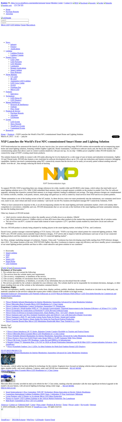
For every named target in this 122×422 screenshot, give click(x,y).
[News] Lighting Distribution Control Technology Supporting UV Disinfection (35, 306)
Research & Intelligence (19, 105)
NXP (8, 255)
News (8, 42)
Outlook (13, 107)
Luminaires (14, 66)
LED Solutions (11, 264)
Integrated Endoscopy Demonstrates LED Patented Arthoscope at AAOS (28, 294)
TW (18, 5)
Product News (11, 57)
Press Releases (15, 72)
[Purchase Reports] (61, 27)
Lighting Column (16, 55)
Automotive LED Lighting (20, 81)
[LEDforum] (61, 37)
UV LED (14, 77)
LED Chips (14, 59)
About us (4, 405)
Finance (13, 47)
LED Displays (15, 100)
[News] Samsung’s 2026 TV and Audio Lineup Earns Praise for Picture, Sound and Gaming (40, 317)
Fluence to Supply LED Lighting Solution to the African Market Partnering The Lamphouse (40, 398)
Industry (13, 44)
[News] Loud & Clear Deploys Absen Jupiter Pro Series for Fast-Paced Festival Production (40, 319)
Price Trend (14, 109)
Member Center (57, 3)
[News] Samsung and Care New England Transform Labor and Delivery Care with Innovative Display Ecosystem (49, 315)
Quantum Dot (15, 87)
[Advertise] (61, 31)
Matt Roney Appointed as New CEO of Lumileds (24, 401)
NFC (8, 257)
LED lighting (15, 25)
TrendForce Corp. (40, 407)
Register (4, 3)
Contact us (13, 405)
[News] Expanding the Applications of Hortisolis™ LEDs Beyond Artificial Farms (37, 311)
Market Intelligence (13, 102)
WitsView (30, 420)
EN (22, 5)
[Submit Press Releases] (61, 34)
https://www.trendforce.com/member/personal (28, 3)
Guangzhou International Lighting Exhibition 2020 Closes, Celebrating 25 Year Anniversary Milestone (44, 394)
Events (8, 120)
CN (15, 5)
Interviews (14, 94)
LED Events (15, 122)
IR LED (13, 79)
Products (11, 134)
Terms (65, 405)
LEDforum (14, 117)
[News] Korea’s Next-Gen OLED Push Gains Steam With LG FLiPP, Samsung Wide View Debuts (44, 338)
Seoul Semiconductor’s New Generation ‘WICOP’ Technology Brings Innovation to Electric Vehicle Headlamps (48, 392)
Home (8, 9)
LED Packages (16, 62)
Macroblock (30, 25)
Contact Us (68, 3)
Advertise (9, 14)
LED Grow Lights (17, 83)
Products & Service (13, 111)
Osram (23, 25)
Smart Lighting (16, 70)
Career (32, 405)
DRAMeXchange (18, 420)
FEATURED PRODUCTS (11, 351)
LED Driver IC (16, 98)
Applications (15, 49)
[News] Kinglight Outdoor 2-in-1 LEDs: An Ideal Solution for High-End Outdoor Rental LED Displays (46, 347)
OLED (13, 85)
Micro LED (5, 25)
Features (9, 92)
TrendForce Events (17, 126)
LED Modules (15, 64)
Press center (41, 405)
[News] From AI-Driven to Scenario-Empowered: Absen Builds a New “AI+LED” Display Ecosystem (44, 313)
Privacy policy (74, 405)
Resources (9, 130)
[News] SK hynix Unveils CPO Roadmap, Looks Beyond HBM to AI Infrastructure (39, 340)
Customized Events (17, 128)
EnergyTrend (50, 420)
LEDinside (40, 420)
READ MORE (75, 368)
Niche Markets (11, 75)
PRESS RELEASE (8, 388)
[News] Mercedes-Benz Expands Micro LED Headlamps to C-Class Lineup (34, 304)
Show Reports (15, 124)
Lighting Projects (16, 53)
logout (48, 3)
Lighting (9, 51)
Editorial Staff (23, 405)
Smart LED (10, 259)
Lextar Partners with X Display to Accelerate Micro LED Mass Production (34, 396)
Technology (10, 96)
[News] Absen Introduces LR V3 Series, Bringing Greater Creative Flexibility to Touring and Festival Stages (48, 331)
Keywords (85, 405)
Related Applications (18, 68)
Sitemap (93, 405)
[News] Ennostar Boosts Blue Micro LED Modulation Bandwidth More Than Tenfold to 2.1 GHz (43, 321)
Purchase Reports (12, 12)
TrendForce (5, 420)
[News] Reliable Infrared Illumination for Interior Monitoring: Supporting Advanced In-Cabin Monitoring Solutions (49, 302)
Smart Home (10, 261)
